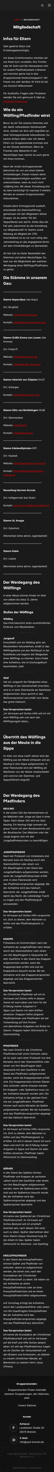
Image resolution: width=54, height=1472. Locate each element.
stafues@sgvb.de (23, 432)
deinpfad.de (20, 425)
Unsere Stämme (27, 1405)
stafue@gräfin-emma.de (27, 364)
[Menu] (49, 5)
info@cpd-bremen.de (15, 101)
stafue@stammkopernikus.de (29, 322)
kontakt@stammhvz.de (26, 394)
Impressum (35, 1467)
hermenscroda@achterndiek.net (31, 505)
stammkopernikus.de (25, 314)
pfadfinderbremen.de (26, 356)
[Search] (42, 5)
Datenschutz (20, 1467)
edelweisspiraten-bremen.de (30, 463)
